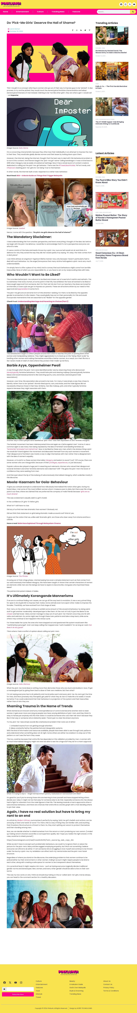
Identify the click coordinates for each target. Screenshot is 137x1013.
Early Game (23, 148)
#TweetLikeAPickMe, (67, 165)
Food (103, 48)
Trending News (58, 12)
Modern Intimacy (24, 820)
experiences (63, 462)
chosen (10, 614)
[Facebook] (121, 4)
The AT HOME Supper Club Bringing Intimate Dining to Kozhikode (110, 123)
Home (5, 12)
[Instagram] (125, 4)
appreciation (23, 289)
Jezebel (22, 228)
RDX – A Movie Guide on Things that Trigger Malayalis (39, 175)
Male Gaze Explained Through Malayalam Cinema (39, 523)
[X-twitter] (130, 4)
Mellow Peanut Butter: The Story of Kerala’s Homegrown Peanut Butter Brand (111, 217)
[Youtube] (134, 4)
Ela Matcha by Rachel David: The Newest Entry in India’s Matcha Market (111, 52)
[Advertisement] (68, 949)
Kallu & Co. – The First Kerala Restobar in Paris (111, 87)
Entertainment (22, 12)
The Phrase (23, 576)
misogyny (49, 460)
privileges (53, 462)
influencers (11, 168)
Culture (40, 12)
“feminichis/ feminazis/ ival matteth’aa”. (22, 449)
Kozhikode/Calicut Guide (106, 119)
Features (76, 12)
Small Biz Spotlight (105, 212)
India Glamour (24, 684)
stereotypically (13, 372)
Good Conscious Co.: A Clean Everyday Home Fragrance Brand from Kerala (112, 255)
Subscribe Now (18, 994)
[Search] (133, 12)
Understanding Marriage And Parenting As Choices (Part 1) (43, 301)
